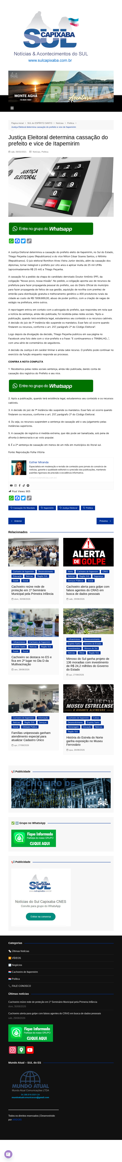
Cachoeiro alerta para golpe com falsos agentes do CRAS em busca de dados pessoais (88, 590)
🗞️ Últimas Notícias (18, 951)
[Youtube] (11, 485)
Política (45, 152)
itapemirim (49, 508)
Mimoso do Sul (90, 648)
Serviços (43, 722)
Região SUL (42, 576)
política (89, 508)
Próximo (104, 521)
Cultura (96, 718)
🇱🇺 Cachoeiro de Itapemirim (23, 972)
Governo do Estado (93, 644)
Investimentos (74, 648)
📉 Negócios (15, 965)
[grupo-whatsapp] (51, 228)
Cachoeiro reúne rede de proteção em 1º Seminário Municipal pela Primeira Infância (32, 590)
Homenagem (73, 727)
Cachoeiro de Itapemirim (23, 571)
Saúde (15, 581)
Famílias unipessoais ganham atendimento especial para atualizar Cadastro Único (31, 736)
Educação (17, 576)
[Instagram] (15, 485)
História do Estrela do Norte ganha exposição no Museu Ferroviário (84, 741)
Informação (43, 718)
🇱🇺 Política (14, 979)
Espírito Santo (19, 647)
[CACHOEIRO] (61, 793)
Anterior (18, 521)
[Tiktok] (23, 485)
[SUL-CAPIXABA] (41, 897)
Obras (82, 653)
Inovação (87, 727)
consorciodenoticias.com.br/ (43, 477)
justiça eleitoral (69, 508)
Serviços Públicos (75, 581)
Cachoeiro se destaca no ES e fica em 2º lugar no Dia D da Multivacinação (31, 660)
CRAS (105, 571)
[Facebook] (19, 485)
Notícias (36, 152)
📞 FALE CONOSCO (19, 986)
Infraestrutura (19, 642)
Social (25, 581)
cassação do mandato (24, 508)
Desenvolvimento (45, 571)
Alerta (70, 571)
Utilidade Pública (30, 727)
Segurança (98, 576)
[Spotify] (28, 485)
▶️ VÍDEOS (14, 958)
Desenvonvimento (92, 639)
